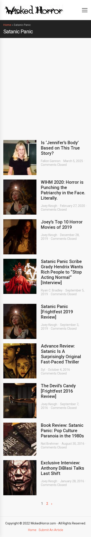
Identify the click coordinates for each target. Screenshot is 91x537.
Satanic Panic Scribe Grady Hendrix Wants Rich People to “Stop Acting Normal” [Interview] (62, 272)
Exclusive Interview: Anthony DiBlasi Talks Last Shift (62, 468)
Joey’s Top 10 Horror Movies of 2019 (62, 224)
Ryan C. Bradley (52, 290)
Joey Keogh (49, 206)
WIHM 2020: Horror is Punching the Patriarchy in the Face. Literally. (63, 190)
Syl (43, 369)
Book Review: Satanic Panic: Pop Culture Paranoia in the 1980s (62, 431)
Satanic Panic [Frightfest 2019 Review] (57, 312)
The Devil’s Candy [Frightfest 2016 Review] (58, 391)
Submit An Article (51, 529)
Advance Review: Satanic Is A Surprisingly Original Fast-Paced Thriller (61, 354)
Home (7, 24)
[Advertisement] (45, 85)
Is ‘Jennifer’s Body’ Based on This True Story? (60, 148)
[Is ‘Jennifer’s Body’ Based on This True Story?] (19, 157)
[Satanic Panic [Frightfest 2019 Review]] (19, 321)
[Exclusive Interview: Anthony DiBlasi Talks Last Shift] (19, 477)
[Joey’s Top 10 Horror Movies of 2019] (19, 236)
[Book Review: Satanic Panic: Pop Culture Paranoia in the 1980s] (19, 439)
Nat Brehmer (50, 443)
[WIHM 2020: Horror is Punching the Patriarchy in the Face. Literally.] (19, 197)
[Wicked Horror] (33, 10)
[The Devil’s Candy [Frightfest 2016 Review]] (19, 400)
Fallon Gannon (51, 161)
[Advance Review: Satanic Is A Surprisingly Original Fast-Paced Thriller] (19, 360)
